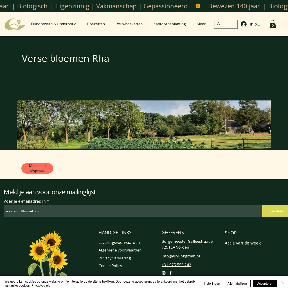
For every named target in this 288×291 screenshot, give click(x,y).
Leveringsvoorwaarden (119, 242)
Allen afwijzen (237, 283)
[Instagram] (164, 273)
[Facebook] (170, 273)
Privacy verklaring (115, 258)
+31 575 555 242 (176, 264)
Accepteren (265, 283)
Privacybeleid (41, 285)
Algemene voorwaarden (120, 250)
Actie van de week (243, 243)
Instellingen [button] (212, 283)
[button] (272, 24)
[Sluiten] (282, 283)
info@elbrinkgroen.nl (181, 255)
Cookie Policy (110, 265)
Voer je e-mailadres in (25, 201)
